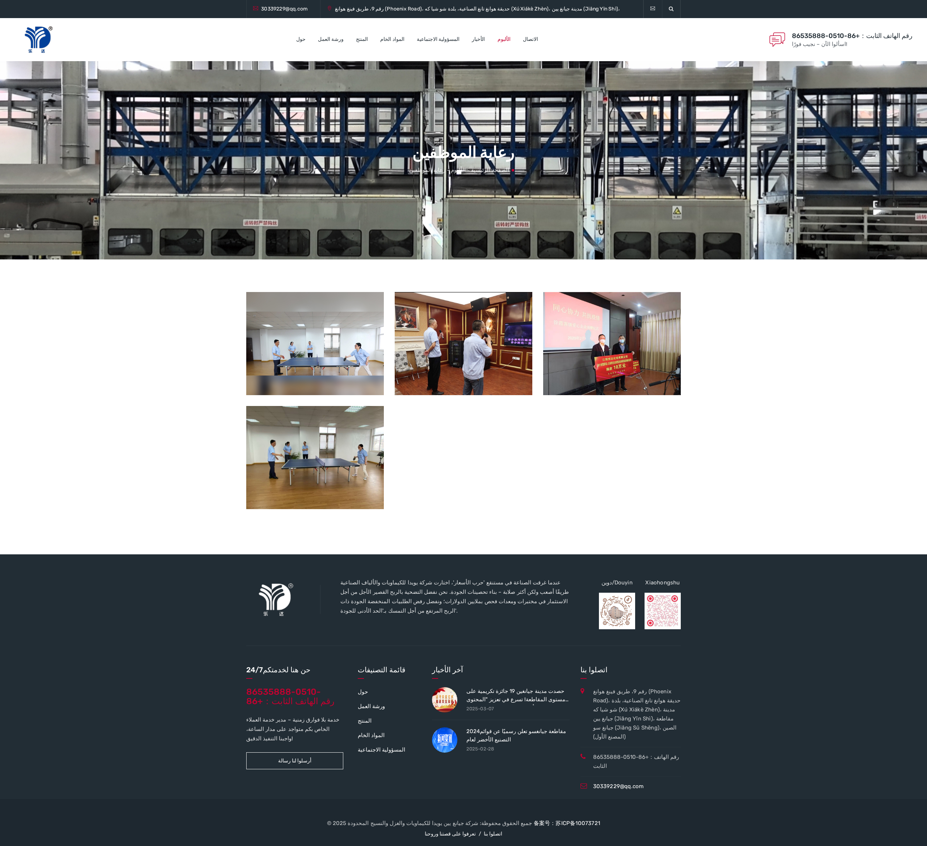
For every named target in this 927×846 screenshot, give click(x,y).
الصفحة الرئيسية (490, 170)
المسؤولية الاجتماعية (438, 39)
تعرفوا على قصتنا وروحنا (450, 834)
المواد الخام (392, 39)
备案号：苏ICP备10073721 (567, 823)
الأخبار (478, 39)
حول (301, 39)
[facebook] (652, 9)
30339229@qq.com (284, 9)
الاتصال (530, 39)
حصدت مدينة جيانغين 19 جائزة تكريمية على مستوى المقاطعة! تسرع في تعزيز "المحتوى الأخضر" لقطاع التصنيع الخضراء (515, 696)
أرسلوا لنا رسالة (294, 761)
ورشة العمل (331, 39)
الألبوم (504, 39)
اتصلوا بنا (493, 834)
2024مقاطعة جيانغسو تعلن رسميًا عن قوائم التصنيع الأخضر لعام (516, 735)
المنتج (362, 39)
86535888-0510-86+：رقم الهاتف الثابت (852, 36)
